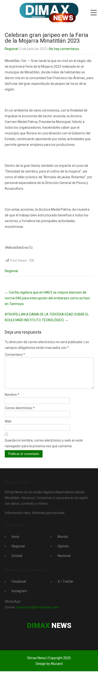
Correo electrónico (20, 408)
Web (8, 421)
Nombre (12, 395)
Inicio (15, 537)
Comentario (15, 354)
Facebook (19, 581)
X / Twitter (66, 581)
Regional (11, 49)
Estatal (17, 556)
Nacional (64, 556)
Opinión (63, 546)
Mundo (63, 537)
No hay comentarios (64, 49)
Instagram (19, 591)
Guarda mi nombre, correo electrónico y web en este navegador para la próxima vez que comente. (44, 443)
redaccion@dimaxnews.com (37, 607)
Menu (93, 12)
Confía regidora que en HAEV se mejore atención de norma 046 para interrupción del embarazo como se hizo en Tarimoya (47, 298)
